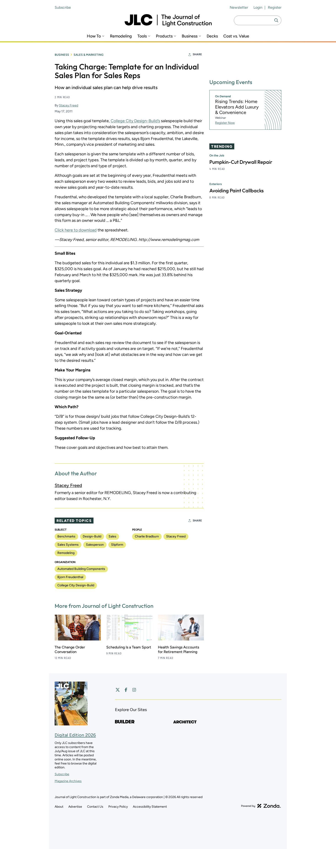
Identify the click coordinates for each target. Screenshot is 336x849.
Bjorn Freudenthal (70, 577)
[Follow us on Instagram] (134, 690)
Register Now (225, 123)
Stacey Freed (68, 105)
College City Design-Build (75, 585)
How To (94, 36)
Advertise (75, 807)
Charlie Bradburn (147, 536)
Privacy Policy (118, 807)
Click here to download (76, 230)
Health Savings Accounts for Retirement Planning (178, 649)
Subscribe (63, 7)
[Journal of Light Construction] (168, 20)
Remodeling (121, 36)
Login (257, 7)
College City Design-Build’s (135, 120)
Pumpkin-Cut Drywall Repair (240, 162)
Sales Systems (68, 545)
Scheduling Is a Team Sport (128, 647)
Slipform (117, 545)
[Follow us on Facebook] (126, 690)
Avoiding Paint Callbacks (236, 190)
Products (164, 36)
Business (189, 36)
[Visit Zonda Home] (261, 806)
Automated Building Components (81, 569)
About (59, 807)
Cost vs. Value (236, 36)
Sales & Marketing (89, 54)
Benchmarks (66, 536)
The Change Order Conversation (70, 649)
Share (197, 54)
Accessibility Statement (150, 807)
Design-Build (92, 536)
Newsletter (239, 7)
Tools (142, 36)
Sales (112, 536)
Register (274, 7)
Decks (212, 36)
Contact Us (95, 807)
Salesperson (95, 545)
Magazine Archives (68, 781)
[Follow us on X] (117, 690)
